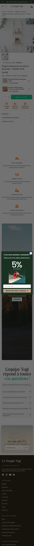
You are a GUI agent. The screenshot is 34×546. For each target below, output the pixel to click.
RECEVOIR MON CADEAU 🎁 (17, 291)
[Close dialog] (31, 253)
